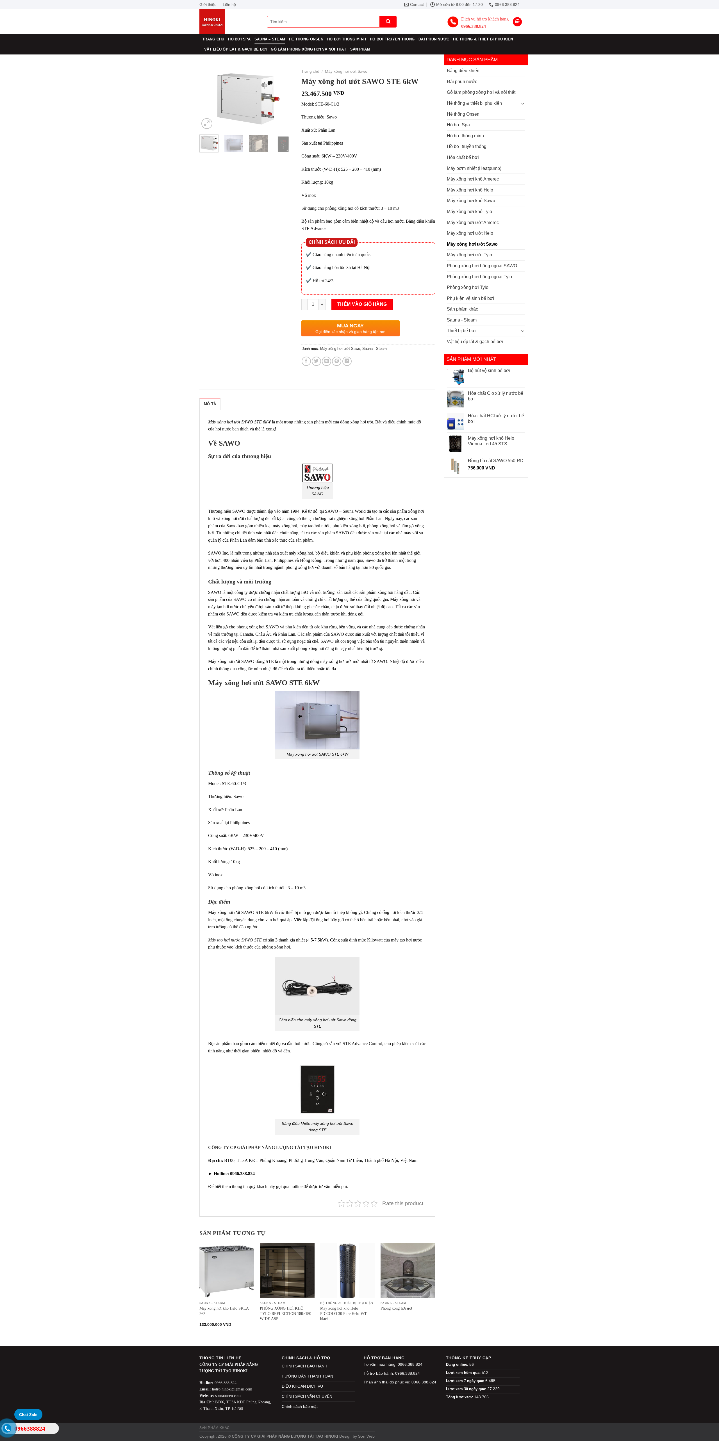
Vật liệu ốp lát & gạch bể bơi (235, 49)
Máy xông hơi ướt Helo (470, 233)
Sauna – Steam (269, 39)
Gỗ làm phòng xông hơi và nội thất (308, 49)
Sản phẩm (360, 49)
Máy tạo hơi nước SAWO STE (235, 940)
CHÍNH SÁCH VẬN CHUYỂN (307, 1396)
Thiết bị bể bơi (461, 330)
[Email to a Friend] (326, 361)
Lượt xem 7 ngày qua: (465, 1381)
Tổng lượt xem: (460, 1397)
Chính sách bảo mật (300, 1406)
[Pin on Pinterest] (336, 361)
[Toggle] (522, 103)
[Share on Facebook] (306, 361)
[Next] (284, 98)
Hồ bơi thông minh (346, 39)
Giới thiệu (208, 4)
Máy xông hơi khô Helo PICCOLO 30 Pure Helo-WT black (343, 1313)
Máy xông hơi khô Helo (470, 190)
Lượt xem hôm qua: (464, 1373)
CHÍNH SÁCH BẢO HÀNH (304, 1366)
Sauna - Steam (462, 320)
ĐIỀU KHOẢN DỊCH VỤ (302, 1386)
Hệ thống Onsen (306, 39)
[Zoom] (206, 123)
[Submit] (388, 22)
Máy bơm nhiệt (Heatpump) (474, 168)
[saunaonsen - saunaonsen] (227, 21)
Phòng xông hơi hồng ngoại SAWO (482, 265)
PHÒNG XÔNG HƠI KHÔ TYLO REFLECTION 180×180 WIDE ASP (285, 1313)
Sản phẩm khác (462, 309)
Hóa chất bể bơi (463, 157)
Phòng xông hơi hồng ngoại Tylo (479, 276)
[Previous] (208, 98)
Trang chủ (213, 39)
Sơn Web (366, 1436)
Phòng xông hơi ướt (396, 1308)
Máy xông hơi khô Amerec (473, 179)
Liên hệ (229, 4)
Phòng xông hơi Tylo (467, 287)
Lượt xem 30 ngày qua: (466, 1389)
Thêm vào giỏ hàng (362, 304)
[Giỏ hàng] (517, 21)
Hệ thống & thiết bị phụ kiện (483, 39)
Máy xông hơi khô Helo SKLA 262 (224, 1311)
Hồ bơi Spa (239, 39)
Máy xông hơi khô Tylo (469, 211)
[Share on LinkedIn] (347, 361)
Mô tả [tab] (210, 404)
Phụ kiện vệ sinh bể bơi (470, 298)
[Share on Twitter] (316, 361)
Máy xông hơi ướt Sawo (472, 244)
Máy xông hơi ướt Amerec (473, 222)
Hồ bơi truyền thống (392, 39)
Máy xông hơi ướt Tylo (469, 254)
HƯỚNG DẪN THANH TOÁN (307, 1376)
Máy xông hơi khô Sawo (471, 200)
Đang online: (457, 1364)
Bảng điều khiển (463, 70)
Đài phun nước (433, 39)
